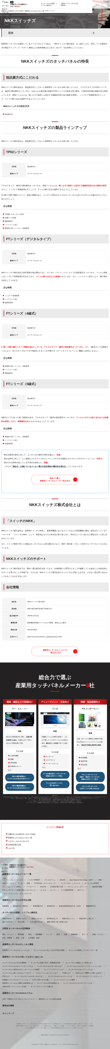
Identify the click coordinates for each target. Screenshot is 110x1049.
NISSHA (43, 887)
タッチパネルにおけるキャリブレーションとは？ (84, 966)
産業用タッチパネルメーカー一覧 (20, 837)
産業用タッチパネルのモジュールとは (16, 950)
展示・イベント (8, 934)
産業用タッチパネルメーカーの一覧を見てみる (55, 651)
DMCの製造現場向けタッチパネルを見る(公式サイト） (18, 787)
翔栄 (28, 883)
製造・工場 (20, 938)
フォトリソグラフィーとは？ (54, 969)
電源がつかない (21, 918)
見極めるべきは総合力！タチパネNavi (21, 834)
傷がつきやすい (8, 922)
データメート (31, 887)
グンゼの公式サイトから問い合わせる (54, 784)
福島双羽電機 (97, 887)
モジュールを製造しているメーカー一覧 (83, 950)
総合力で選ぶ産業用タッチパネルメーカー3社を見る (55, 479)
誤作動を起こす (52, 918)
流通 (65, 934)
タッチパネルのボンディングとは (81, 969)
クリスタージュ (50, 880)
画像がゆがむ (7, 918)
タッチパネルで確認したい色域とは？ (79, 963)
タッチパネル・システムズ (70, 883)
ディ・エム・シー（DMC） (12, 887)
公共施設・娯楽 (34, 938)
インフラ (49, 934)
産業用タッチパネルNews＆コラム (17, 993)
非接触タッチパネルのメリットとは (15, 980)
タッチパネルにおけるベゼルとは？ (50, 966)
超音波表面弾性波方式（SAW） (70, 906)
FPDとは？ (6, 976)
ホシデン (53, 890)
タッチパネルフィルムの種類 (64, 980)
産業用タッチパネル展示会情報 (50, 999)
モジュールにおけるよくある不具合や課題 (49, 950)
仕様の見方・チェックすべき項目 (14, 986)
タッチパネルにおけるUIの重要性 (14, 963)
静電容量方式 (38, 906)
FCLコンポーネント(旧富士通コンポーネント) (18, 890)
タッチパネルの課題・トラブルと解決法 (19, 912)
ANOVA (62, 880)
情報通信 (5, 906)
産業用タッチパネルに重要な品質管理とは (17, 983)
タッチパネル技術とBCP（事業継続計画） (46, 963)
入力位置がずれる (36, 922)
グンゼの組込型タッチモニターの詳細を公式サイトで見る (54, 775)
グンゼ (20, 883)
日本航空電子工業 (14, 844)
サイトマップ (8, 1013)
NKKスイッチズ (8, 883)
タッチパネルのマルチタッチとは (60, 976)
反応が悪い (22, 922)
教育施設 (21, 934)
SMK (100, 880)
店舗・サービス (98, 934)
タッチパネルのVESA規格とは (48, 983)
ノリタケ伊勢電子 (33, 880)
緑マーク (81, 890)
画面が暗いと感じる (86, 918)
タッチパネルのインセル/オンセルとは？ (29, 976)
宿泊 (29, 934)
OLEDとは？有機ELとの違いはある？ (89, 973)
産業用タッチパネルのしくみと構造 (17, 944)
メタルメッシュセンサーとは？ (46, 973)
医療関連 (74, 934)
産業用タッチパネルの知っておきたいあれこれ (22, 957)
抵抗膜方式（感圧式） (21, 906)
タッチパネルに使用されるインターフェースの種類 (20, 969)
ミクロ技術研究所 (67, 890)
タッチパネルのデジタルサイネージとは (77, 983)
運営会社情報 (8, 1005)
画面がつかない (37, 918)
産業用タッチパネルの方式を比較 (16, 900)
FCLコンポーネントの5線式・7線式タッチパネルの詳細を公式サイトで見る (89, 777)
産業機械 (39, 934)
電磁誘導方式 (91, 906)
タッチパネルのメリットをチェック (89, 976)
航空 (58, 934)
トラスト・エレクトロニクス (18, 841)
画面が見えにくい (68, 918)
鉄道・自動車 (7, 938)
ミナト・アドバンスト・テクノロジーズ (16, 893)
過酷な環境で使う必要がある (57, 922)
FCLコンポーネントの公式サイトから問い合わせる (89, 787)
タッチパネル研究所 (91, 883)
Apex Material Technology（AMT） (81, 880)
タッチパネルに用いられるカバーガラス (16, 973)
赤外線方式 (51, 906)
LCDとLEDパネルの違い (41, 980)
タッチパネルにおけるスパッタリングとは (17, 966)
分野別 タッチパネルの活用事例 (16, 928)
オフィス (85, 934)
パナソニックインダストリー (77, 887)
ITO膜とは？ (66, 973)
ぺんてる (11, 848)
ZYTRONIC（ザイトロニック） (45, 883)
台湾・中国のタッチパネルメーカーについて (18, 999)
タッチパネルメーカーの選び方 (42, 986)
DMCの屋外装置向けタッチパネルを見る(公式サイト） (18, 777)
